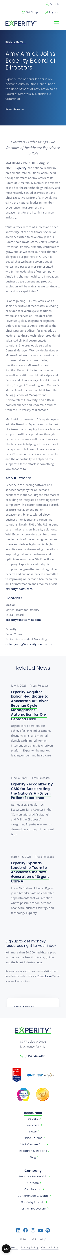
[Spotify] (47, 1230)
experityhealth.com (19, 589)
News (33, 1131)
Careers (33, 1183)
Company (33, 1170)
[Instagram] (33, 1230)
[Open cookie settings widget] (6, 1248)
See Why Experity (33, 1202)
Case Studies (33, 1138)
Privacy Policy (44, 976)
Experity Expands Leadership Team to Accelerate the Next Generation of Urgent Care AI (30, 872)
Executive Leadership (33, 1176)
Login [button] (52, 12)
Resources (33, 1112)
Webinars (33, 1125)
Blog (33, 1157)
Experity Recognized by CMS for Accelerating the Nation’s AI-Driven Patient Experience (32, 791)
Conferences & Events (33, 1196)
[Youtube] (40, 1230)
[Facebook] (25, 1230)
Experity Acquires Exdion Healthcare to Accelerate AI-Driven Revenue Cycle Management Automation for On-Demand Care (30, 705)
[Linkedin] (18, 1230)
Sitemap (13, 1247)
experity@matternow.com (23, 619)
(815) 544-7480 (35, 1056)
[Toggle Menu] (56, 23)
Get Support (34, 12)
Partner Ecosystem (33, 1208)
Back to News (14, 41)
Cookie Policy (50, 1247)
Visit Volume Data (33, 1144)
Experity (20, 168)
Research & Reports (33, 1151)
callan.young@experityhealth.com (29, 644)
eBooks (33, 1119)
